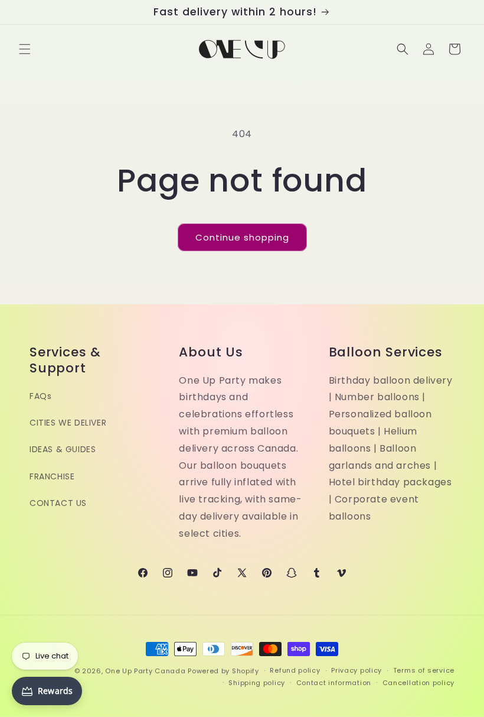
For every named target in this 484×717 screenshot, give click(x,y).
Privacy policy (356, 670)
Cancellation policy (418, 682)
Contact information (333, 682)
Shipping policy (256, 682)
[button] (25, 49)
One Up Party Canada (145, 671)
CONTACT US (58, 503)
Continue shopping (242, 237)
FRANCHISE (52, 476)
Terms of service (423, 670)
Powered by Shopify (223, 671)
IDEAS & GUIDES (63, 449)
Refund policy (295, 670)
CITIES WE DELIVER (68, 423)
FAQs (40, 396)
